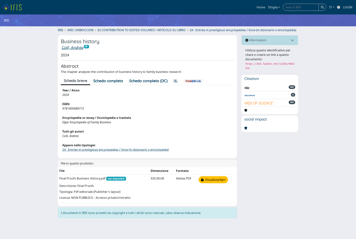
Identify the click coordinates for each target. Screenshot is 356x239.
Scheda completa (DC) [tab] (148, 80)
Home (261, 7)
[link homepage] (13, 7)
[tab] (176, 81)
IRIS (60, 30)
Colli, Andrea (72, 47)
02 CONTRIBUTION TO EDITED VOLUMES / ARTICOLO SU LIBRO (142, 30)
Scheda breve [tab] (75, 80)
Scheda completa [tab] (108, 80)
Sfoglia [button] (273, 7)
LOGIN (347, 7)
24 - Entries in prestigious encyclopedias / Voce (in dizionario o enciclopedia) (243, 30)
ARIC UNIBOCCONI (80, 30)
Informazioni (257, 40)
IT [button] (330, 7)
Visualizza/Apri (215, 180)
